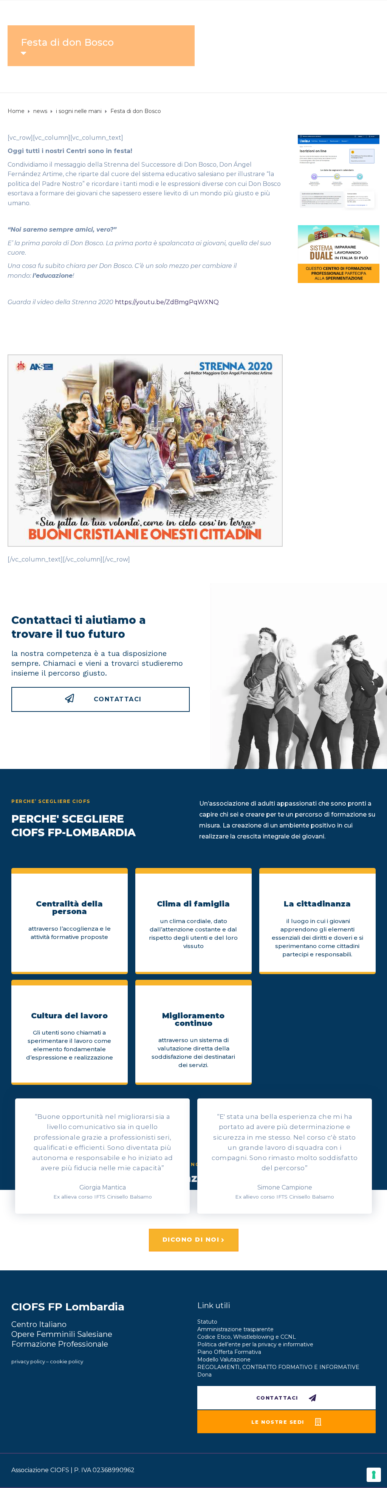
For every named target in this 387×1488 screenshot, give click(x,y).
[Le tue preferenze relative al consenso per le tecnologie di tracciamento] (374, 1475)
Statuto (207, 1321)
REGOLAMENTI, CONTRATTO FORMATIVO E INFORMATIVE (278, 1367)
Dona (204, 1374)
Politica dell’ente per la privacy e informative (255, 1344)
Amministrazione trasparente (235, 1329)
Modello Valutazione (224, 1359)
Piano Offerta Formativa (229, 1352)
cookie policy (66, 1361)
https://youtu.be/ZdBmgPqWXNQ (167, 302)
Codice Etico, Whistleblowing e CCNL (246, 1336)
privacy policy (28, 1361)
